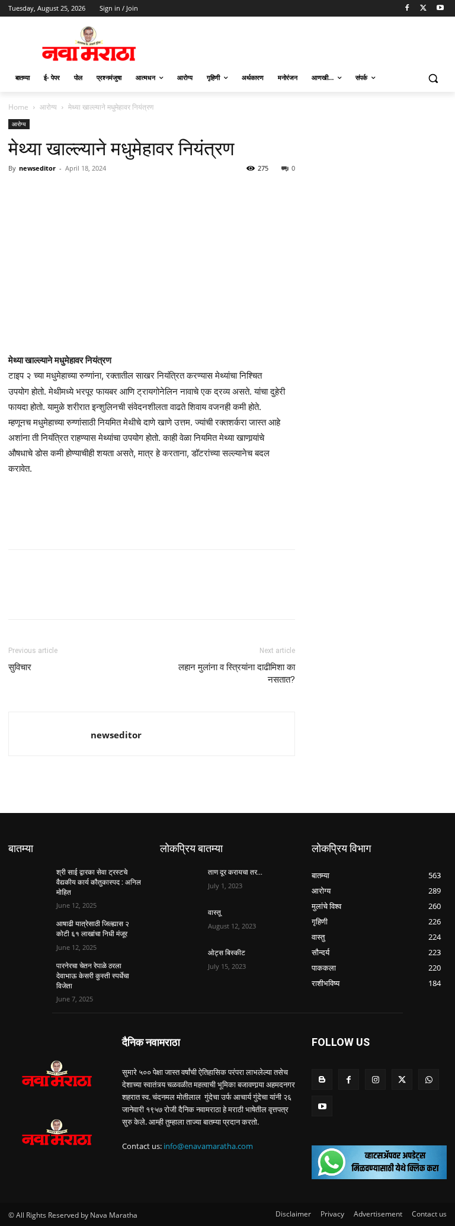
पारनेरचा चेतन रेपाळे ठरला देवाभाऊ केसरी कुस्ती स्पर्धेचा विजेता (92, 976)
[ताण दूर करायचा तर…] (180, 882)
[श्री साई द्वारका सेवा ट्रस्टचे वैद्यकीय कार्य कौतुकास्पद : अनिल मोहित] (28, 882)
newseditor (37, 168)
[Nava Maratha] (88, 43)
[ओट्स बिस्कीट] (180, 962)
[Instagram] (375, 1079)
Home (18, 107)
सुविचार (19, 667)
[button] (433, 78)
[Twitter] (423, 8)
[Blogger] (322, 1079)
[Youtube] (440, 8)
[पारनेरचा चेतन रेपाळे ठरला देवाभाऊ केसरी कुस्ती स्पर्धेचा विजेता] (28, 975)
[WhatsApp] (74, 195)
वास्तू (214, 912)
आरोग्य (48, 107)
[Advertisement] (151, 509)
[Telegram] (102, 195)
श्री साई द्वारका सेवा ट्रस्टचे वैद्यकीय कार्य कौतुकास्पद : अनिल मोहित (98, 882)
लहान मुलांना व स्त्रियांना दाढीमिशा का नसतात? (236, 673)
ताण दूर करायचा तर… (235, 872)
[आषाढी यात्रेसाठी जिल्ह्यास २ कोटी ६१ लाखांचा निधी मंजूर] (28, 933)
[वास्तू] (180, 922)
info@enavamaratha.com (208, 1146)
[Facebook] (407, 8)
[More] (129, 195)
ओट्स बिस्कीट (226, 953)
